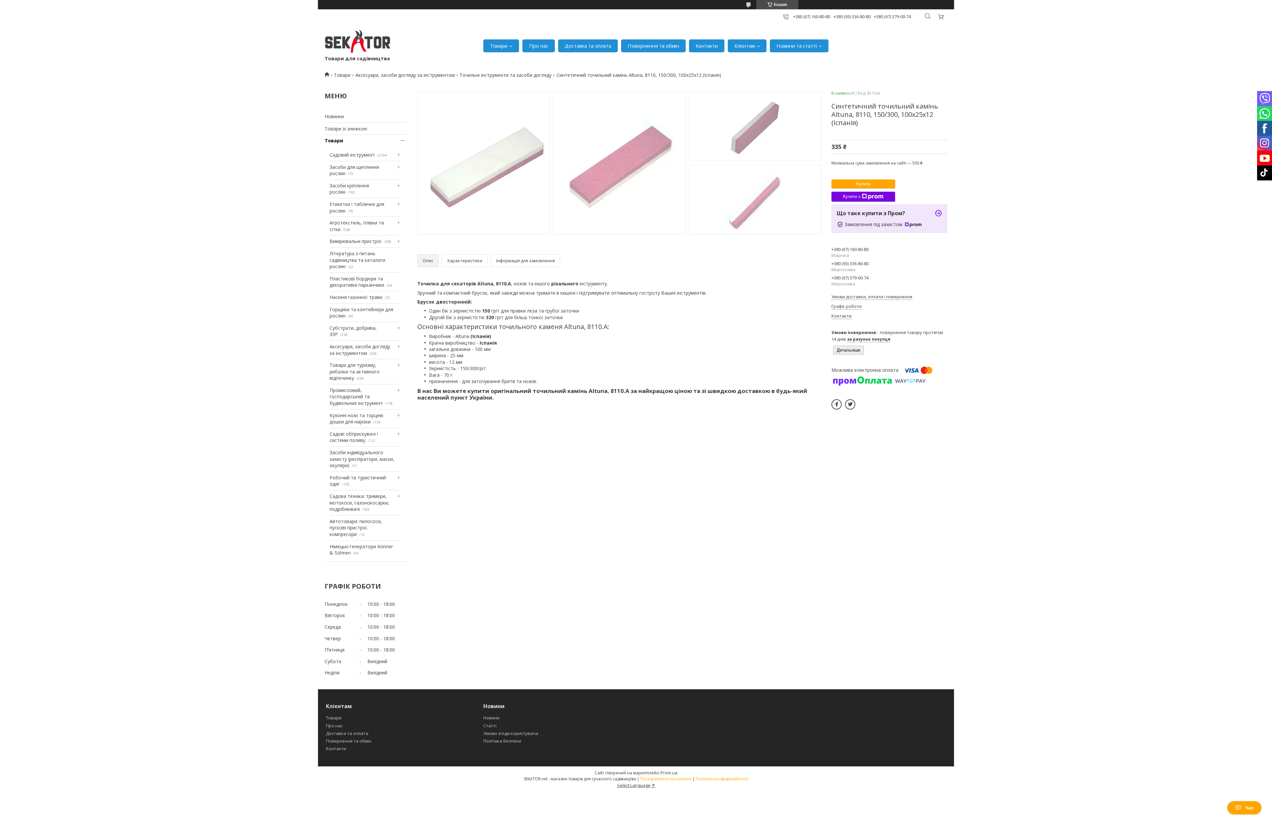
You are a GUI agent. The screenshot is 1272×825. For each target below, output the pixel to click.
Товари (498, 45)
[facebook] (836, 404)
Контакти (707, 45)
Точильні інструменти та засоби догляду (505, 75)
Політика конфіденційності (722, 779)
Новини (491, 718)
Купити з (851, 196)
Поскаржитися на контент (665, 779)
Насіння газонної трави (356, 297)
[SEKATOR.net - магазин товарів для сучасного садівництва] (358, 42)
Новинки (334, 116)
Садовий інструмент (352, 155)
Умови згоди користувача (510, 733)
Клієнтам (744, 45)
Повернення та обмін (653, 45)
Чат (1249, 807)
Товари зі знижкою (346, 128)
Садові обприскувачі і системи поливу (354, 437)
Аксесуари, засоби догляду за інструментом (405, 75)
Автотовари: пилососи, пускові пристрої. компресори (356, 527)
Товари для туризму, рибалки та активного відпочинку (355, 371)
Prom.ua (669, 773)
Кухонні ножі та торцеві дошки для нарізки (356, 418)
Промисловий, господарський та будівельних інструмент (356, 396)
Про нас (538, 45)
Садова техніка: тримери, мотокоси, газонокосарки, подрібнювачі (359, 502)
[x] (850, 404)
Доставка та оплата (588, 45)
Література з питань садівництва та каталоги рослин (357, 259)
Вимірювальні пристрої (356, 241)
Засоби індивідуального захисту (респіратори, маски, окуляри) (362, 458)
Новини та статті (796, 45)
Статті (490, 726)
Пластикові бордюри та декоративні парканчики (357, 281)
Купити (863, 183)
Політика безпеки (502, 741)
